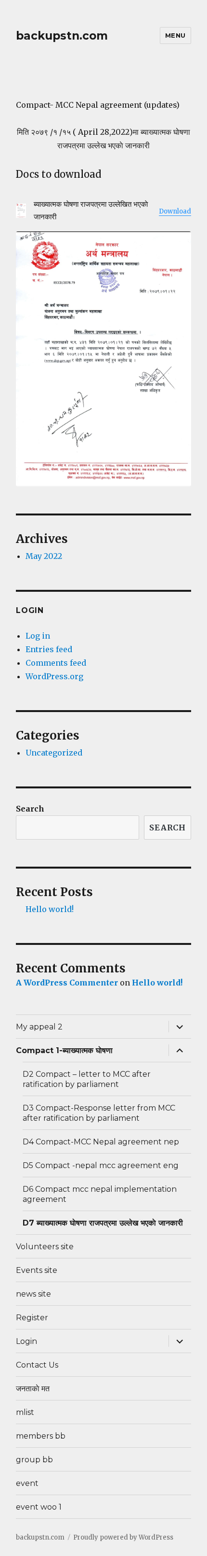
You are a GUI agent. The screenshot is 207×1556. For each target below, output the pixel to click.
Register (32, 1317)
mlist (25, 1412)
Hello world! (50, 909)
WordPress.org (54, 676)
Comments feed (56, 663)
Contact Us (37, 1365)
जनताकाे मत (33, 1388)
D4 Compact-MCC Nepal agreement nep (101, 1141)
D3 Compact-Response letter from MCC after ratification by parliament (99, 1113)
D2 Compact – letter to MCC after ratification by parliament (87, 1079)
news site (33, 1294)
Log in (38, 636)
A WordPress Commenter (67, 982)
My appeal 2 (39, 1026)
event (27, 1483)
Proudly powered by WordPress (123, 1537)
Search (30, 809)
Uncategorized (54, 752)
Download (175, 211)
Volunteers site (45, 1246)
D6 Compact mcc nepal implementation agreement (100, 1194)
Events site (36, 1270)
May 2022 (44, 556)
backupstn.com (62, 36)
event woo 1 (39, 1507)
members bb (40, 1436)
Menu (175, 35)
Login (26, 1341)
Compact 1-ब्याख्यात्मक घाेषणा (64, 1050)
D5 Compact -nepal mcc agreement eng (101, 1165)
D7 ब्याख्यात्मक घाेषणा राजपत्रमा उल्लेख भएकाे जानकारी (103, 1223)
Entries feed (49, 649)
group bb (34, 1459)
